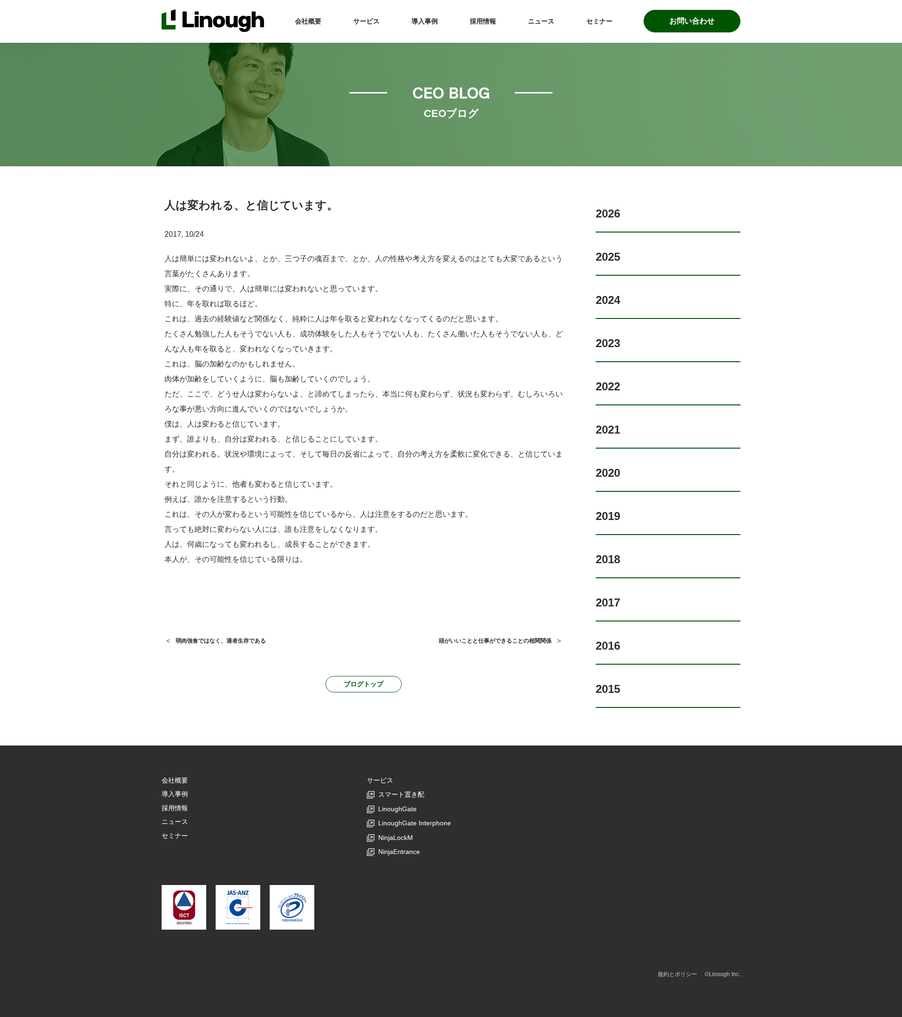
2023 (608, 343)
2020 (608, 472)
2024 (608, 300)
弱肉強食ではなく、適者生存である (221, 640)
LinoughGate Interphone (414, 823)
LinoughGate (397, 809)
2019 (608, 516)
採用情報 (483, 21)
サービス (366, 21)
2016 (608, 645)
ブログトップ (363, 684)
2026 (608, 213)
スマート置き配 (401, 794)
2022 (608, 386)
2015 (608, 689)
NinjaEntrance (399, 851)
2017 (608, 602)
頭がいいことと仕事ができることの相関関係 (495, 640)
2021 (608, 429)
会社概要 (308, 21)
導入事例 (425, 21)
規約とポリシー (677, 974)
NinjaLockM (395, 837)
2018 (608, 559)
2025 (608, 256)
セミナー (599, 21)
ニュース (541, 21)
